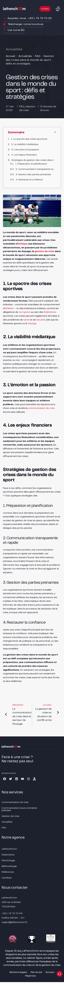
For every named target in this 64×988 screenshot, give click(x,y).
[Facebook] (5, 779)
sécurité (40, 320)
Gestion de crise (10, 816)
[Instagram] (28, 779)
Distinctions (8, 855)
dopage (32, 323)
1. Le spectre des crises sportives (29, 139)
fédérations (50, 312)
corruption (24, 312)
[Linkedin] (16, 779)
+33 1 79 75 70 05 (12, 913)
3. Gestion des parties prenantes (33, 174)
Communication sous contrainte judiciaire (19, 809)
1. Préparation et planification (31, 164)
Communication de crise (15, 802)
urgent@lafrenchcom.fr (15, 922)
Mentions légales (18, 972)
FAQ (37, 56)
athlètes (9, 308)
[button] (58, 9)
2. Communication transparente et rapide (36, 169)
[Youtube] (22, 779)
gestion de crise (44, 251)
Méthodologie (9, 866)
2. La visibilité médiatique (24, 144)
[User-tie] (34, 779)
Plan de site (36, 972)
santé (26, 320)
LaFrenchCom (9, 849)
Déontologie (8, 860)
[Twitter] (11, 779)
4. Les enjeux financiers (24, 155)
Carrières (7, 878)
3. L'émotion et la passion (25, 150)
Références (8, 872)
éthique (23, 244)
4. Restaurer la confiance (29, 180)
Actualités (25, 56)
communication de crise (41, 408)
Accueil (10, 56)
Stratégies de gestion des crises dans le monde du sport (33, 160)
